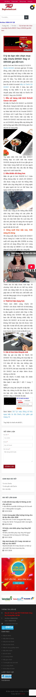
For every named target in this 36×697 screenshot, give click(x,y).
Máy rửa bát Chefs (8, 644)
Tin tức (13, 26)
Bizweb (22, 694)
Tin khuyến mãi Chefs (9, 486)
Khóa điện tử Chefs (9, 668)
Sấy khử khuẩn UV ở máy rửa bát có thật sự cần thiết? (16, 542)
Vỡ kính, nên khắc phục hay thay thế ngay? (16, 529)
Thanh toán (14, 1)
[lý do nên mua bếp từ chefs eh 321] (18, 142)
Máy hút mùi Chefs (8, 641)
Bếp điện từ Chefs (8, 638)
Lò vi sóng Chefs (8, 665)
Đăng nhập (23, 1)
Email (6, 442)
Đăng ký (30, 1)
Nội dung (7, 449)
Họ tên (6, 434)
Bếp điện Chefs (7, 650)
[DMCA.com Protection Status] (8, 627)
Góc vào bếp (6, 489)
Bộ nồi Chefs (7, 653)
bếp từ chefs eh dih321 (14, 422)
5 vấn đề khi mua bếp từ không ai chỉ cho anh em (16, 503)
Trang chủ (5, 26)
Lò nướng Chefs (8, 656)
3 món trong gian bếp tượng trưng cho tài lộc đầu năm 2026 (17, 516)
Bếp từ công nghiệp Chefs (11, 647)
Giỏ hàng (7, 1)
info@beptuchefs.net (11, 623)
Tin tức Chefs (7, 483)
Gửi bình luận (9, 466)
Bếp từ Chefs (7, 635)
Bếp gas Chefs (7, 659)
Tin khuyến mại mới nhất (10, 662)
